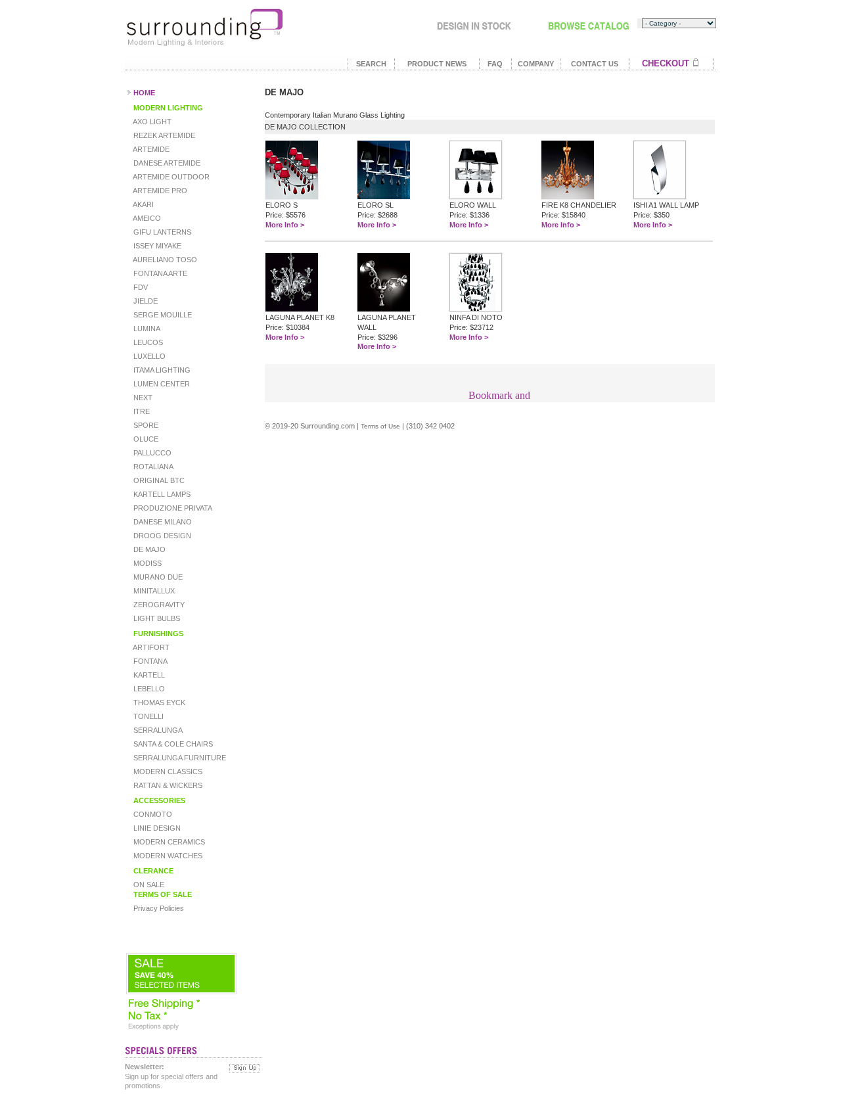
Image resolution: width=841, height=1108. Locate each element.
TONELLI (147, 716)
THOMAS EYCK (158, 702)
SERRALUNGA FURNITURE (178, 758)
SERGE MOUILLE (161, 315)
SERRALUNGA (157, 730)
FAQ (495, 64)
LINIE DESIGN (156, 828)
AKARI (142, 204)
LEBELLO (148, 689)
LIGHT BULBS (155, 618)
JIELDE (144, 301)
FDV (139, 287)
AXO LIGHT (151, 122)
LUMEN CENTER (160, 384)
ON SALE (147, 885)
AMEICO (146, 218)
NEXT (141, 398)
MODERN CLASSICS (166, 771)
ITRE (140, 411)
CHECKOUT (665, 63)
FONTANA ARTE (159, 273)
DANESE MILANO (161, 522)
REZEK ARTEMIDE (163, 135)
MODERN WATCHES (166, 856)
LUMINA (145, 329)
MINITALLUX (153, 591)
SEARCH (371, 64)
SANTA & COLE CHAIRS (172, 744)
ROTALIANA (152, 467)
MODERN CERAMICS (168, 842)
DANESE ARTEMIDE (165, 163)
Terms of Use (380, 426)
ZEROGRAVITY (158, 605)
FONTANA (149, 661)
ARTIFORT (150, 647)
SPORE (144, 425)
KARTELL (148, 675)
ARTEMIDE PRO (159, 191)
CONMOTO (151, 814)
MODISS (146, 563)
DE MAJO (148, 549)
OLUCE (144, 439)
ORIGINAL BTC (158, 480)
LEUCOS (147, 342)
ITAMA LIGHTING (161, 370)
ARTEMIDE (150, 149)
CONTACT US (594, 64)
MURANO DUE (157, 577)
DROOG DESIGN (161, 536)
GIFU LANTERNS (161, 232)
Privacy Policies (157, 908)
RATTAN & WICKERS (166, 785)
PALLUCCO (151, 453)
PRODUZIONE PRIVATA (171, 508)
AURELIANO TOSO (164, 260)
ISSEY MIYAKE (156, 246)
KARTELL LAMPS (161, 494)
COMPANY (536, 64)
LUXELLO (148, 356)
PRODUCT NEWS (436, 64)
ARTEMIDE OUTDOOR (170, 177)
